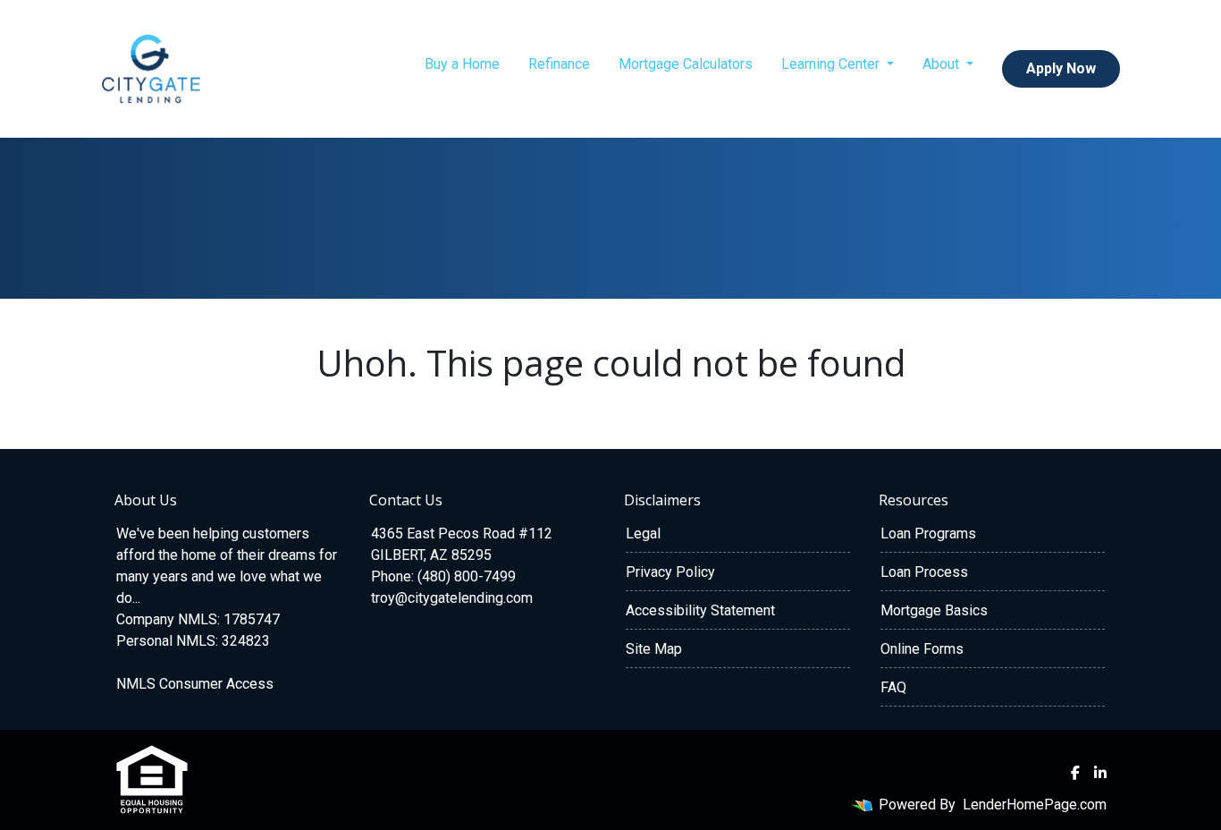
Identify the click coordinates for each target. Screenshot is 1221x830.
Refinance (559, 63)
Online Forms (922, 648)
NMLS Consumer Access (195, 683)
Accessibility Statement (700, 610)
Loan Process (924, 571)
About (942, 63)
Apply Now (1061, 68)
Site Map (654, 648)
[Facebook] (1075, 773)
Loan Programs (928, 533)
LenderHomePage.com (1035, 804)
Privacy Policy (670, 571)
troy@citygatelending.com (452, 597)
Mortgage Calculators (686, 63)
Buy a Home (462, 63)
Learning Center (832, 63)
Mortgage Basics (934, 610)
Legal (643, 533)
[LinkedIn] (1100, 773)
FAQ (893, 687)
